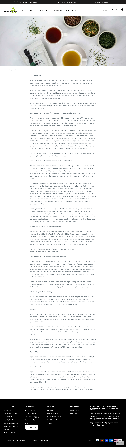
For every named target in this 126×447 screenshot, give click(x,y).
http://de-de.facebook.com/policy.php (75, 148)
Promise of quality (53, 414)
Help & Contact (43, 10)
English (104, 10)
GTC (26, 423)
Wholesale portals (76, 414)
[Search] (113, 10)
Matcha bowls (8, 420)
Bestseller (7, 429)
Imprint (49, 423)
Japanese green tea (11, 426)
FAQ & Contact (30, 410)
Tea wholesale (71, 10)
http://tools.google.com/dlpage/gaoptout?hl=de (59, 222)
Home (6, 70)
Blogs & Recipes (57, 10)
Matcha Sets (8, 417)
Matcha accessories (11, 423)
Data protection (30, 420)
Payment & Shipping (32, 417)
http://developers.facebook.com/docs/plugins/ (60, 126)
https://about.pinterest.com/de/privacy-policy (72, 287)
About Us (31, 10)
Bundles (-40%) (9, 432)
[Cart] (121, 10)
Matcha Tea (8, 410)
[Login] (117, 10)
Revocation (32, 427)
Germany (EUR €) (10, 440)
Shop (23, 10)
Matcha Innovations (10, 414)
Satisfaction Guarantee (55, 417)
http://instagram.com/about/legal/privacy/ (44, 252)
